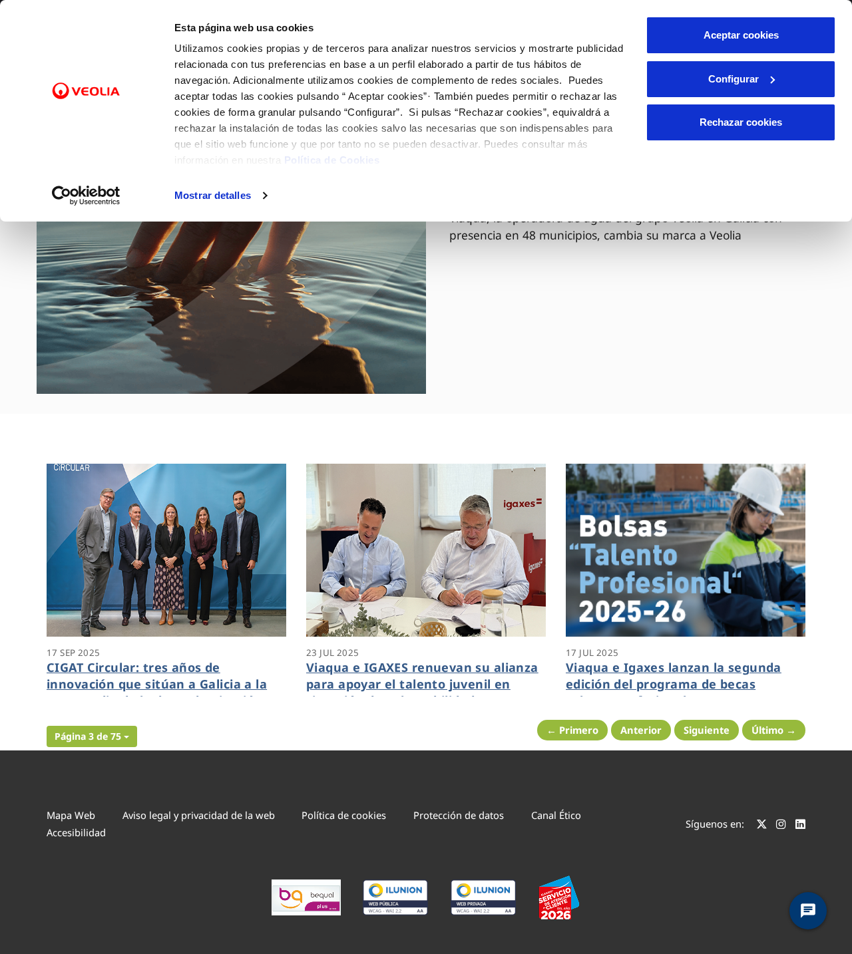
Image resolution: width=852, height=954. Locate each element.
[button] (92, 736)
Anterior (641, 729)
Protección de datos (458, 815)
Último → (773, 729)
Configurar (733, 78)
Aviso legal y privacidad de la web (198, 815)
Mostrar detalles (212, 195)
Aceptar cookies (741, 35)
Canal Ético (556, 815)
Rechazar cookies (741, 122)
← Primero (572, 729)
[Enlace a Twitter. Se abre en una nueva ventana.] (762, 825)
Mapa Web (71, 815)
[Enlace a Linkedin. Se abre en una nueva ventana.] (800, 825)
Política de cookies (344, 815)
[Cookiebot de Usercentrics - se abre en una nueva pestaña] (86, 196)
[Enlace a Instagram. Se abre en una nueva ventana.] (781, 825)
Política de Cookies (332, 160)
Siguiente (707, 729)
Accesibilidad (76, 832)
